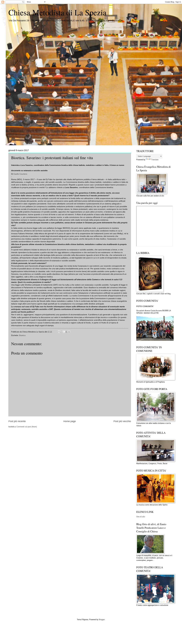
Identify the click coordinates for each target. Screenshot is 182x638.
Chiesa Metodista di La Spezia (57, 12)
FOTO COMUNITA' (145, 306)
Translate (154, 160)
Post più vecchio (122, 421)
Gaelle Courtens (20, 174)
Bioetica (22, 335)
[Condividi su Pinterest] (69, 332)
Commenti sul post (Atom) (27, 427)
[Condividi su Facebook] (66, 332)
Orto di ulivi (140, 517)
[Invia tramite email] (59, 332)
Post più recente (17, 421)
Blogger (102, 620)
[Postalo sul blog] (61, 332)
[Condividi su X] (64, 332)
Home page (69, 421)
